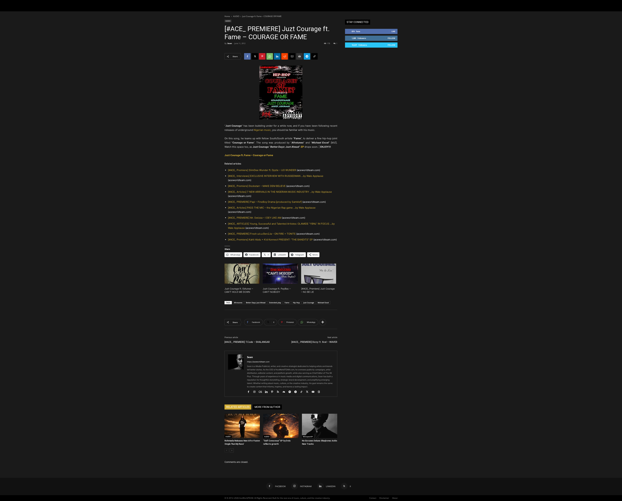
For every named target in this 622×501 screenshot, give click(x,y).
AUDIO (236, 16)
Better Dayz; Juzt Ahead (255, 302)
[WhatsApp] (269, 56)
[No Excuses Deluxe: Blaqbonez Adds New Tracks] (319, 426)
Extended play (275, 302)
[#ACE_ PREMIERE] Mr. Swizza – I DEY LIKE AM (254, 217)
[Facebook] (247, 56)
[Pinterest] (262, 56)
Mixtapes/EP (308, 436)
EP (302, 146)
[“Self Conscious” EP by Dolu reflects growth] (281, 426)
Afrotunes (238, 302)
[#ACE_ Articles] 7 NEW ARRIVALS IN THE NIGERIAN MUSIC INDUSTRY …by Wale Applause (280, 191)
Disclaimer (384, 498)
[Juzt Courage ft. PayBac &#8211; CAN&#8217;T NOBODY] (280, 274)
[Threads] (320, 392)
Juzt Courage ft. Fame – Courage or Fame (249, 155)
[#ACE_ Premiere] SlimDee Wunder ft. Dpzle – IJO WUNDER (262, 170)
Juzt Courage (308, 302)
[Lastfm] (261, 392)
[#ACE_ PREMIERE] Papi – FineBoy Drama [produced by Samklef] (265, 201)
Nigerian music (262, 129)
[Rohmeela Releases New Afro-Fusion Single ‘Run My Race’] (242, 426)
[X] (255, 56)
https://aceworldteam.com (258, 362)
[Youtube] (314, 392)
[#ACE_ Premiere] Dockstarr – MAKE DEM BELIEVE (257, 186)
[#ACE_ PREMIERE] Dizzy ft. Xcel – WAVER (314, 342)
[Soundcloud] (285, 392)
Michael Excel (323, 302)
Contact (372, 498)
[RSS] (279, 392)
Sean (229, 43)
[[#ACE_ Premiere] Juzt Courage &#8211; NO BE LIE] (318, 274)
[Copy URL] (314, 56)
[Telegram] (307, 56)
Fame (287, 302)
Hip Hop (296, 302)
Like (393, 31)
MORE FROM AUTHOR (267, 407)
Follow (391, 38)
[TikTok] (302, 392)
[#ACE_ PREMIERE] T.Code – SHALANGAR (247, 342)
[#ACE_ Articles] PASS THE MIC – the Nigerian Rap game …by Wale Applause (272, 207)
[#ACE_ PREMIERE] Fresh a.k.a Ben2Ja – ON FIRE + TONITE (262, 233)
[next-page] (232, 450)
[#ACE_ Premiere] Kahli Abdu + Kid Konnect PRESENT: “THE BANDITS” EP (270, 239)
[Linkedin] (277, 56)
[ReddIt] (284, 56)
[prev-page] (227, 450)
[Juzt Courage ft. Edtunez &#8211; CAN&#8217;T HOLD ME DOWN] (242, 274)
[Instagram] (255, 392)
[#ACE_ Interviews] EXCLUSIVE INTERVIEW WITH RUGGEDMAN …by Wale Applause (275, 175)
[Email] (292, 56)
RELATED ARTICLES (238, 407)
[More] (322, 322)
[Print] (299, 56)
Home (227, 16)
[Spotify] (291, 392)
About (394, 498)
